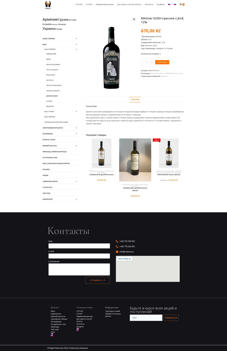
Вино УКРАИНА (49, 117)
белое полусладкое (53, 64)
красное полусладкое (54, 85)
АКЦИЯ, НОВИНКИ (175, 171)
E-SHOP (79, 314)
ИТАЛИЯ (72, 20)
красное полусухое (53, 91)
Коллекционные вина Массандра (56, 122)
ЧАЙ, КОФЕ (46, 193)
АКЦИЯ (167, 171)
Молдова (62, 24)
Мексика (55, 24)
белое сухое (50, 75)
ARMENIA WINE (51, 54)
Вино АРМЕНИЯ (165, 73)
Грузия (63, 19)
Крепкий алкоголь (50, 146)
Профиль (80, 326)
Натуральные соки (50, 158)
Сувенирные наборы (50, 181)
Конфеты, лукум (49, 140)
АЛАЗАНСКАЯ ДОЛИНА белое (101, 174)
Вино (157, 73)
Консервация (48, 134)
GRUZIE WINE (126, 185)
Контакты (80, 324)
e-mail (51, 251)
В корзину (162, 62)
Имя (50, 241)
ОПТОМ (79, 311)
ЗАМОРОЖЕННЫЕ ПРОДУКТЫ (53, 128)
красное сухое (177, 73)
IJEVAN (152, 73)
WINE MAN (92, 171)
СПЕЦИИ (45, 175)
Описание (135, 100)
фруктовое (50, 106)
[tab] (135, 99)
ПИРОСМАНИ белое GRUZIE (168, 174)
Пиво (53, 332)
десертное (50, 80)
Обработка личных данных (113, 315)
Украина (49, 28)
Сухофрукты (47, 187)
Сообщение (53, 261)
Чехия (59, 29)
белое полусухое (175, 173)
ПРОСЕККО (46, 169)
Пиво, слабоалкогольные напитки (56, 164)
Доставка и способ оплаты (84, 320)
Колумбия (47, 24)
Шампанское (48, 199)
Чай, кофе (55, 329)
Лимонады (55, 327)
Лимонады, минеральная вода (55, 152)
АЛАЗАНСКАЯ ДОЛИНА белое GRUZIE (135, 189)
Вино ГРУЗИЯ (105, 171)
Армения (164, 76)
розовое (49, 101)
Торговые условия (112, 311)
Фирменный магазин (84, 316)
